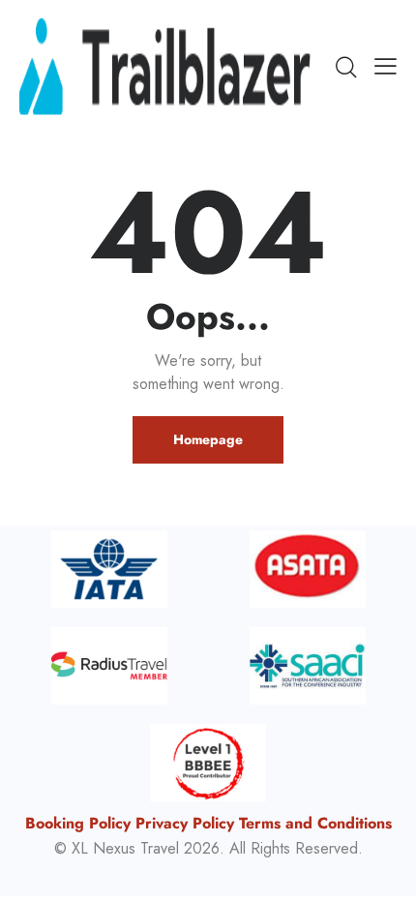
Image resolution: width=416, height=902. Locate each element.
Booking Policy (78, 823)
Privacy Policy (184, 823)
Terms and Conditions (315, 823)
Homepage (208, 439)
